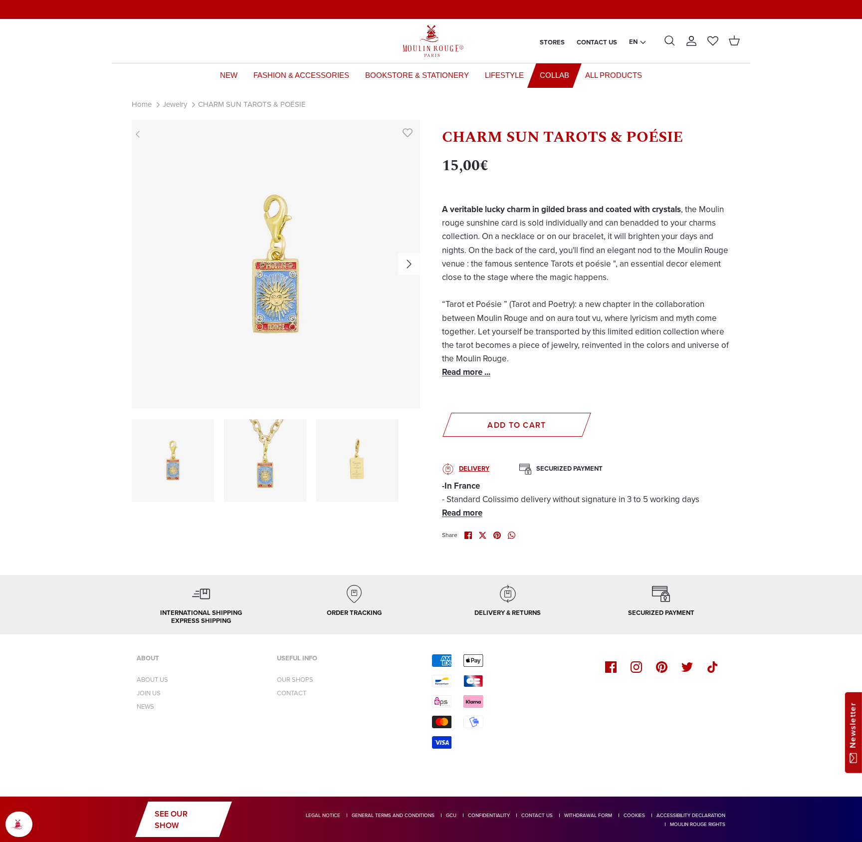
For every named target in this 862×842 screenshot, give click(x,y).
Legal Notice (323, 815)
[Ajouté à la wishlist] (408, 132)
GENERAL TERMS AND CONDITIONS (393, 815)
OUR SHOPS (295, 679)
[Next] (409, 264)
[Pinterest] (661, 667)
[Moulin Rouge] (431, 41)
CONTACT (291, 693)
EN (633, 41)
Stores (552, 42)
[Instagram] (636, 667)
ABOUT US (152, 679)
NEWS (145, 706)
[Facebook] (611, 667)
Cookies (634, 815)
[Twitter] (687, 667)
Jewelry (175, 104)
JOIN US (149, 693)
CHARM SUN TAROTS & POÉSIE (252, 104)
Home (142, 104)
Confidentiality (489, 815)
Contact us (597, 42)
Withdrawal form (588, 815)
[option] (276, 264)
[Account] (691, 41)
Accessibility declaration (690, 815)
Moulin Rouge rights (697, 824)
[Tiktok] (712, 667)
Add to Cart (516, 425)
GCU (451, 815)
